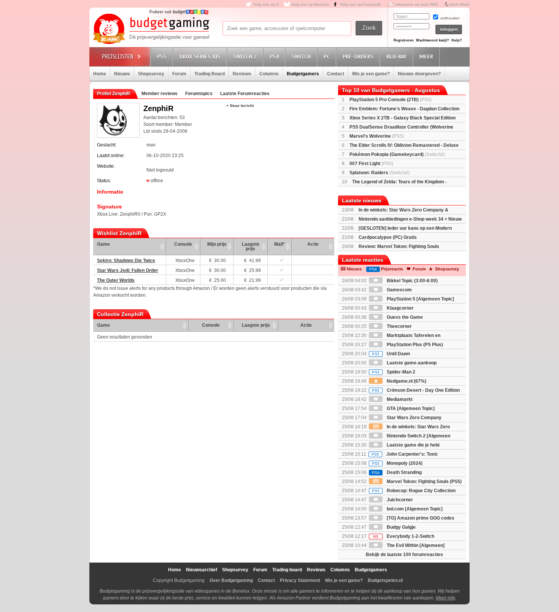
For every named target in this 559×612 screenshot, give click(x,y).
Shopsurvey (151, 73)
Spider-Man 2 (393, 372)
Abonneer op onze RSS (416, 4)
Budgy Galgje (401, 527)
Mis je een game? (371, 73)
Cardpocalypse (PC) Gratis (388, 237)
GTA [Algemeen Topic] (410, 408)
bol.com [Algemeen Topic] (414, 509)
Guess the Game (404, 317)
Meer (426, 56)
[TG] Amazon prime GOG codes (420, 518)
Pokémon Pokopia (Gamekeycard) (397, 154)
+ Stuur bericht (240, 105)
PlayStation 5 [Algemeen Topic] (420, 299)
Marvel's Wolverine (376, 136)
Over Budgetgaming (231, 580)
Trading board (287, 569)
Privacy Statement (300, 580)
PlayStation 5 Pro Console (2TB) (390, 99)
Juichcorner (399, 499)
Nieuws (122, 73)
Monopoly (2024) (397, 463)
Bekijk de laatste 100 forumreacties (404, 554)
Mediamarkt (399, 399)
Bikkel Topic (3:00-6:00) (412, 280)
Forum (179, 73)
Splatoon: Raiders (379, 172)
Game (103, 244)
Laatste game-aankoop (411, 363)
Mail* (279, 244)
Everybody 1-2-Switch (403, 536)
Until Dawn (391, 353)
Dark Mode (460, 4)
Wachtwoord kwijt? (432, 40)
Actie (313, 244)
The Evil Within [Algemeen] (415, 545)
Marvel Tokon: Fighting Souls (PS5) (424, 481)
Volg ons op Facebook (360, 4)
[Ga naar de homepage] (151, 29)
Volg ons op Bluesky (310, 4)
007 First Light (371, 163)
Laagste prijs (250, 246)
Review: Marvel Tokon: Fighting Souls (399, 246)
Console (183, 244)
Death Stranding (397, 472)
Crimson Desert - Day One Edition (416, 390)
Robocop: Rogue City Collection (414, 490)
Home (99, 73)
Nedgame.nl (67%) (406, 381)
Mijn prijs (217, 244)
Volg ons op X (266, 4)
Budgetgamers (303, 73)
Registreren (404, 40)
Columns (269, 73)
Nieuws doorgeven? (419, 73)
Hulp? (456, 40)
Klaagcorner (400, 308)
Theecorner (399, 326)
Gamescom (399, 289)
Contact (335, 73)
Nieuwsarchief (201, 569)
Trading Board (209, 73)
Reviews (242, 73)
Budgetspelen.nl (385, 580)
